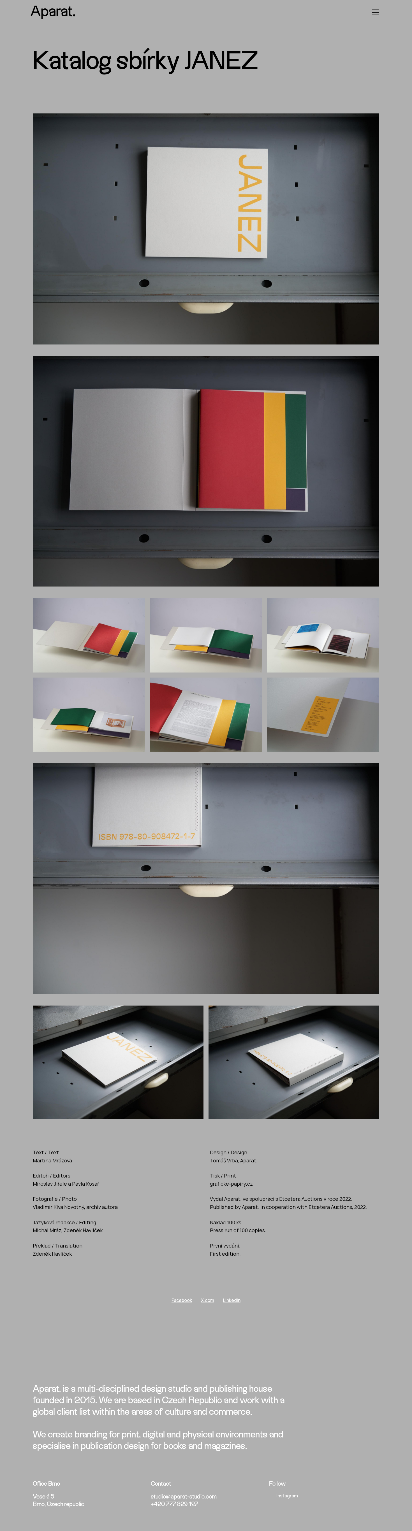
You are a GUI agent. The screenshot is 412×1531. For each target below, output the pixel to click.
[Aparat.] (53, 12)
